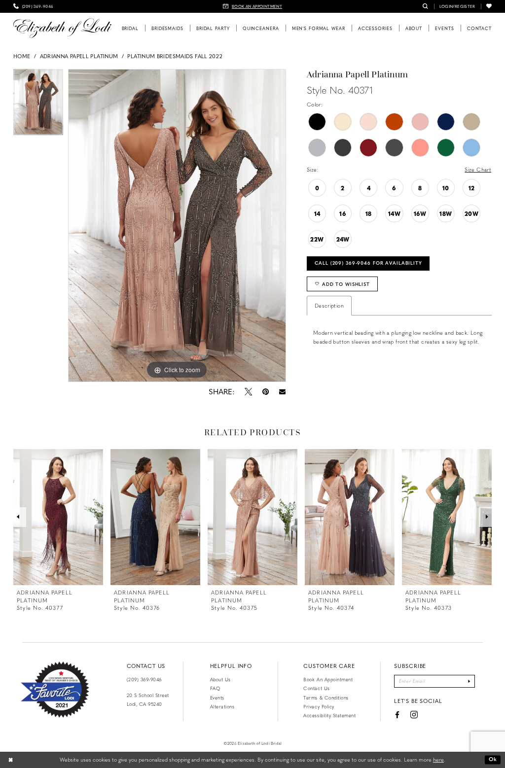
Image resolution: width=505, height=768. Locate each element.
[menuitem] (33, 6)
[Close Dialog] (10, 759)
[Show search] (425, 6)
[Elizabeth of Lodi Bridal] (62, 28)
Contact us (316, 688)
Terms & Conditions (325, 697)
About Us (220, 679)
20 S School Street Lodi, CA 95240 (148, 699)
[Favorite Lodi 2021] (55, 690)
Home (21, 56)
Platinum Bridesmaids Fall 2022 (174, 56)
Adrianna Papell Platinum (79, 56)
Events (217, 697)
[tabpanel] (38, 104)
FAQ (215, 688)
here (438, 759)
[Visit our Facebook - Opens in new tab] (397, 714)
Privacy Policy (318, 706)
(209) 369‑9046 (144, 679)
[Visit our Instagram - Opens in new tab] (414, 715)
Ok (493, 759)
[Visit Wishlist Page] (489, 6)
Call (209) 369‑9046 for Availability (368, 262)
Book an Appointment (328, 679)
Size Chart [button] (478, 169)
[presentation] (58, 517)
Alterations (222, 706)
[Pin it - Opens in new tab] (265, 391)
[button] (457, 6)
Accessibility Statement (329, 715)
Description (329, 305)
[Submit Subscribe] (469, 681)
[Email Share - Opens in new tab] (282, 391)
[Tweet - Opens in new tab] (248, 391)
